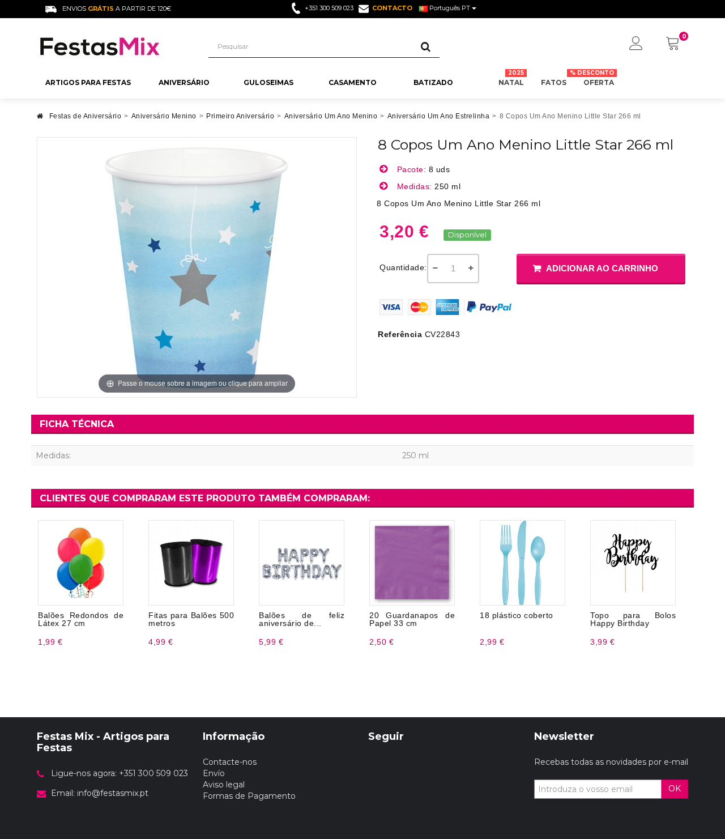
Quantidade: (403, 267)
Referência (400, 334)
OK (674, 788)
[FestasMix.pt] (114, 46)
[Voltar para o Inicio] (40, 119)
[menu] (636, 44)
